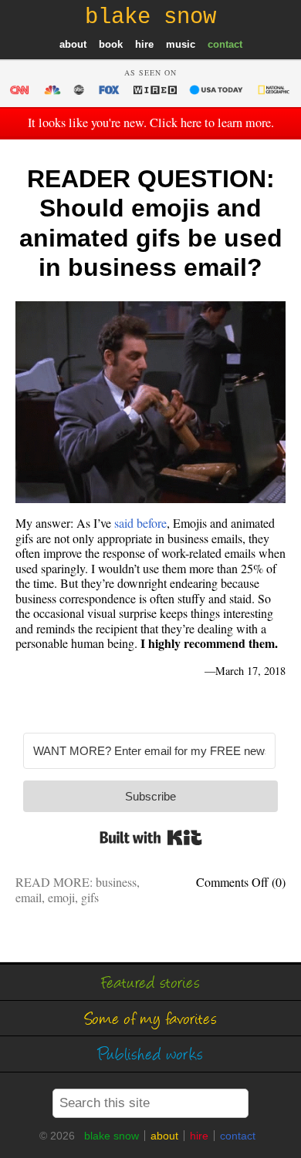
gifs (90, 897)
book (111, 44)
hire (144, 44)
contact (225, 44)
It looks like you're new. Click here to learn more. (151, 122)
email (28, 897)
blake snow (111, 1135)
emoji (61, 897)
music (180, 44)
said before (140, 523)
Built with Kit (151, 837)
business (116, 882)
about (72, 44)
